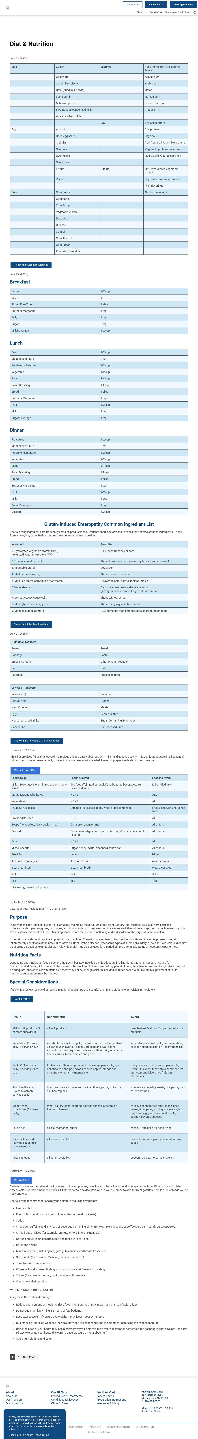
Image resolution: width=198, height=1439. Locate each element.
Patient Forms (105, 1396)
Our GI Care (156, 12)
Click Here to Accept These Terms (29, 1434)
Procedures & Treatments (67, 1396)
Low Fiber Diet (22, 999)
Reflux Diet (21, 1180)
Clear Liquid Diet (25, 770)
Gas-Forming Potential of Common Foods (36, 740)
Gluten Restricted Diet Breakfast (31, 624)
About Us (142, 12)
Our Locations (14, 1403)
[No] (61, 1412)
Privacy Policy (95, 1427)
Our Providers (14, 1399)
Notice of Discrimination (73, 1427)
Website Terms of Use (145, 1427)
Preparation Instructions (111, 1399)
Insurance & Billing (108, 1403)
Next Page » (30, 1356)
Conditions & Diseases (65, 1399)
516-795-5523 (152, 1401)
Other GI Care (59, 1403)
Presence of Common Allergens (31, 264)
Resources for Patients (178, 12)
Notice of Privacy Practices (118, 1427)
